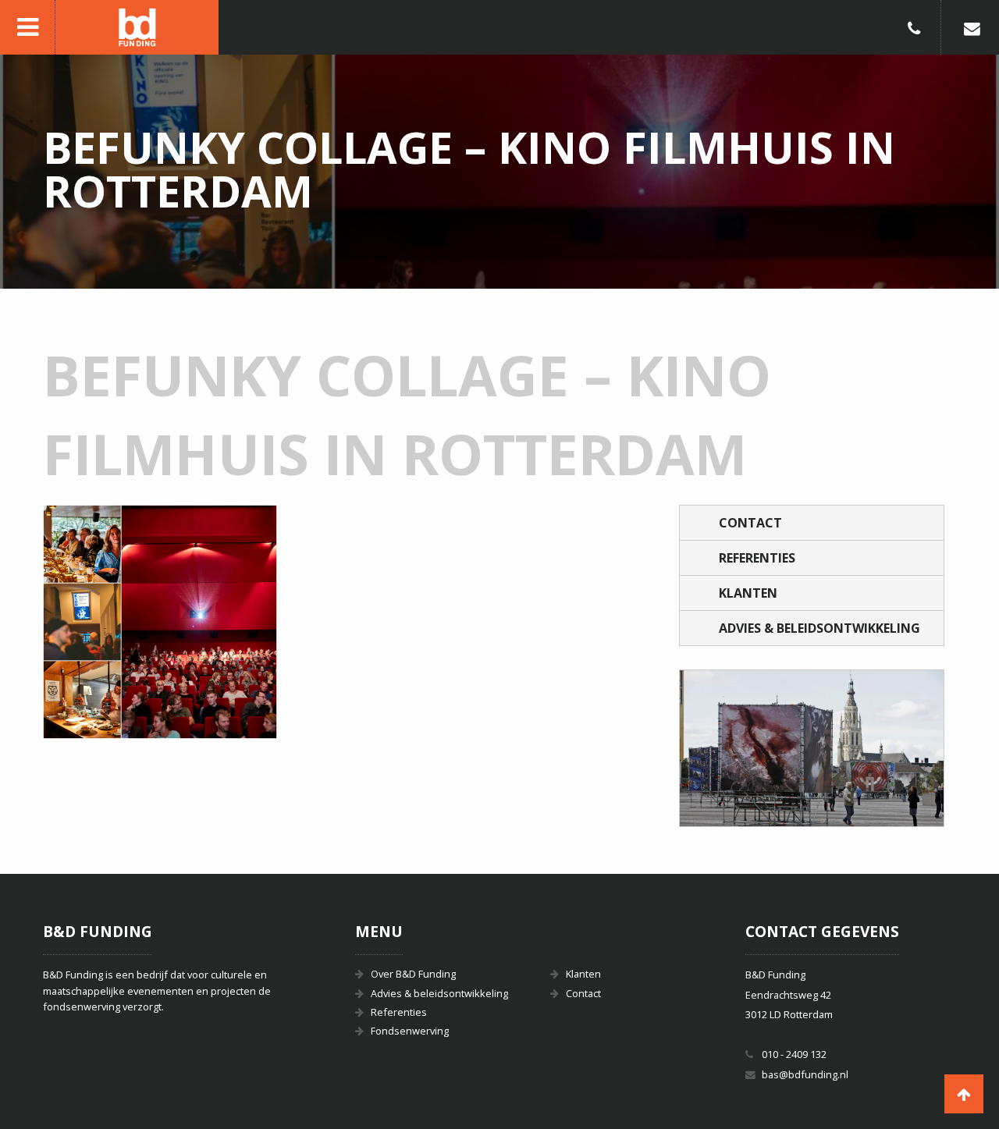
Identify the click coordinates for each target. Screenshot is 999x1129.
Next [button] (912, 748)
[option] (812, 748)
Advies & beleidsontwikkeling (819, 628)
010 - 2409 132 (794, 1054)
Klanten (748, 593)
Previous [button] (711, 748)
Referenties (757, 557)
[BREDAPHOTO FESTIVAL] (812, 748)
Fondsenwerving (410, 1031)
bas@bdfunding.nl (805, 1074)
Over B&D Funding (413, 974)
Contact (750, 522)
